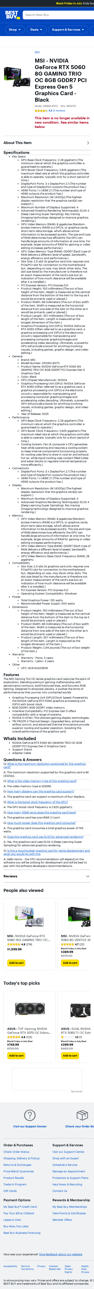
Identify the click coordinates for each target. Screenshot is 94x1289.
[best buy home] (12, 15)
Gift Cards (10, 1191)
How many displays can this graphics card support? (40, 791)
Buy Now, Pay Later (16, 1226)
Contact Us (59, 1191)
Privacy (41, 1266)
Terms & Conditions (27, 1268)
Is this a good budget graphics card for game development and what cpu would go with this (46, 852)
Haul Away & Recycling (67, 1184)
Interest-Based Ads (55, 1268)
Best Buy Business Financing (21, 1232)
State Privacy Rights (69, 1269)
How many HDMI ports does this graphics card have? (41, 812)
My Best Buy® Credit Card (20, 1206)
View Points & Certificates (69, 1213)
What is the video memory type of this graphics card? (42, 781)
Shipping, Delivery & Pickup (21, 1158)
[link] (19, 944)
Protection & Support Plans (70, 1178)
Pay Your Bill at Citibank (18, 1213)
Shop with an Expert (65, 1158)
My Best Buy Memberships (69, 1206)
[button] (15, 29)
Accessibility (10, 1266)
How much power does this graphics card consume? (41, 823)
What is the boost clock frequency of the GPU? (37, 802)
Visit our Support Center (68, 1151)
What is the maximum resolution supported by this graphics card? (44, 765)
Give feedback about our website (60, 1254)
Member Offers (62, 1219)
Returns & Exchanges (17, 1164)
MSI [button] (37, 52)
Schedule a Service (64, 1164)
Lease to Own (12, 1219)
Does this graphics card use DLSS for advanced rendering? (45, 836)
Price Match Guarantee (18, 1171)
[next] (87, 1027)
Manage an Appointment (68, 1171)
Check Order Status (16, 1151)
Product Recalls (13, 1178)
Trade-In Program (14, 1184)
